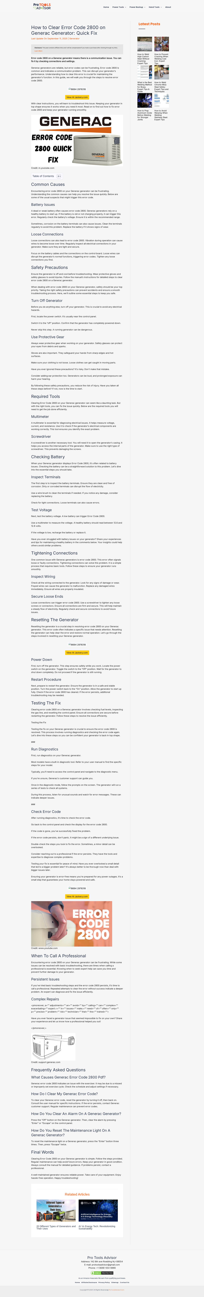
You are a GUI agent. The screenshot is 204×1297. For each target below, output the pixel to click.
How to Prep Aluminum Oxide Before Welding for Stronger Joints (144, 115)
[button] (125, 7)
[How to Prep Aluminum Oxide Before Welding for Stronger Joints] (144, 100)
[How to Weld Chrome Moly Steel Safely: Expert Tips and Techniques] (161, 72)
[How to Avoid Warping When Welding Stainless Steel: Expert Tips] (161, 100)
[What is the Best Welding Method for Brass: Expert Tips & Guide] (144, 72)
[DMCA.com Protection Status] (102, 1273)
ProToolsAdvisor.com (116, 1290)
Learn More (38, 51)
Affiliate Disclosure (89, 1282)
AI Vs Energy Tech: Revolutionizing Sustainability (97, 1227)
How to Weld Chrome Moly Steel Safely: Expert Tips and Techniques (161, 87)
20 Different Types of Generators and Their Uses (56, 1227)
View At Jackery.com (77, 97)
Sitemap (114, 1282)
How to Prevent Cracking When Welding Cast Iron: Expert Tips (161, 58)
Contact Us (124, 1282)
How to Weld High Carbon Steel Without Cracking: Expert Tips (143, 58)
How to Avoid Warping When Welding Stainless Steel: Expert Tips (161, 115)
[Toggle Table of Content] (57, 176)
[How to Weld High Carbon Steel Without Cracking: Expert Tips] (144, 44)
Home (77, 1282)
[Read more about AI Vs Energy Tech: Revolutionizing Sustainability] (98, 1210)
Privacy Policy (104, 1282)
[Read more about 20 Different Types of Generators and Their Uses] (56, 1210)
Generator (74, 38)
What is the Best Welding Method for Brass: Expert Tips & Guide (144, 87)
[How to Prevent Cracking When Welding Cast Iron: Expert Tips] (161, 44)
